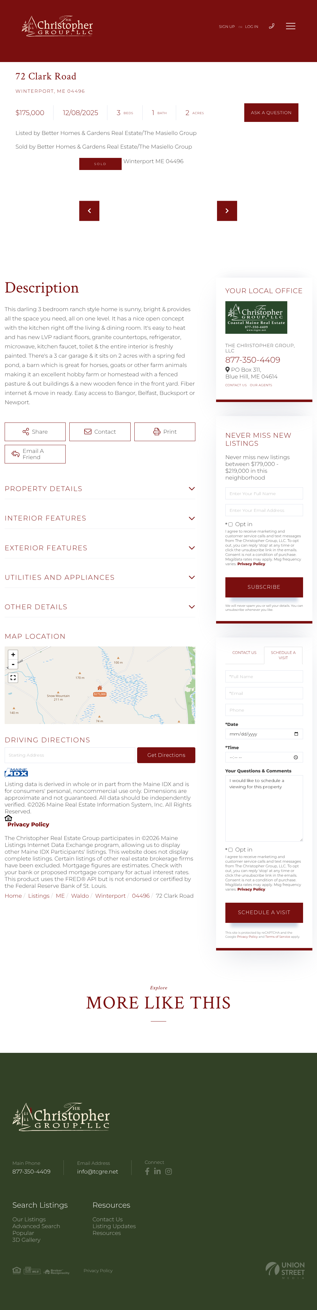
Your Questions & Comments (258, 771)
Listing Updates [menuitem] (114, 1226)
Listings (39, 895)
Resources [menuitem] (107, 1233)
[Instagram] (168, 1171)
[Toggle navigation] (290, 26)
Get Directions (166, 755)
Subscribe (264, 587)
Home (13, 895)
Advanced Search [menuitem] (36, 1226)
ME (60, 895)
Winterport (110, 895)
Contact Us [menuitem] (108, 1219)
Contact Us (236, 385)
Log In (251, 27)
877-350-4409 (252, 360)
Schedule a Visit (283, 655)
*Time (232, 747)
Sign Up (227, 27)
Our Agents (261, 385)
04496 (141, 895)
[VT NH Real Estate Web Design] (285, 1270)
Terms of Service (277, 937)
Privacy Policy (28, 824)
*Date (231, 724)
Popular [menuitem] (23, 1233)
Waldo (80, 895)
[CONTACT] (271, 112)
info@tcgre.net (97, 1171)
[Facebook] (147, 1171)
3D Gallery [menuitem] (26, 1239)
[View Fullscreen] (13, 677)
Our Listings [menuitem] (29, 1219)
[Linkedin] (157, 1171)
